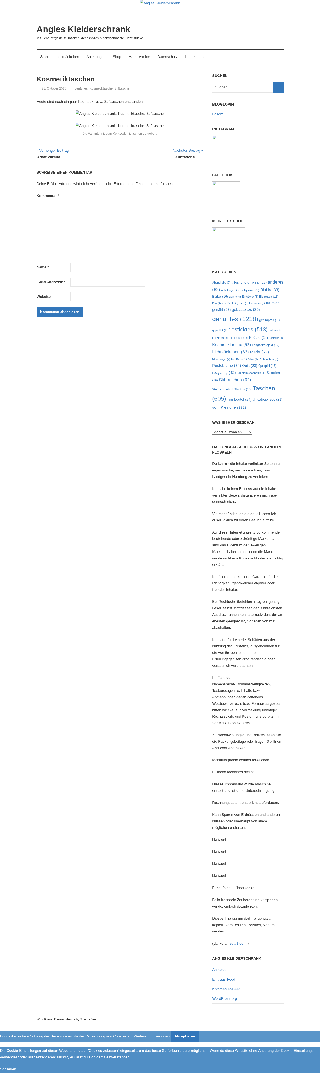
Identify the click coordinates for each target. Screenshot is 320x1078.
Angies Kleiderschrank (83, 29)
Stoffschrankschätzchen (232, 389)
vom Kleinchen (229, 407)
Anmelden (220, 970)
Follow (217, 114)
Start (44, 57)
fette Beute (230, 303)
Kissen (242, 337)
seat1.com (237, 943)
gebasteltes (246, 309)
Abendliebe (221, 282)
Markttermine (139, 57)
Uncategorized (267, 399)
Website (44, 297)
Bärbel (220, 296)
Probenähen (268, 359)
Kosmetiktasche (101, 88)
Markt (259, 352)
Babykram (250, 290)
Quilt (249, 366)
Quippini (267, 366)
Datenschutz (167, 57)
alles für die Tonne (249, 282)
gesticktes (248, 329)
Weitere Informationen (152, 1036)
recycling (224, 372)
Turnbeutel (239, 399)
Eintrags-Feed (223, 979)
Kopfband (276, 338)
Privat (253, 359)
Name (43, 267)
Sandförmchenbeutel (251, 373)
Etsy (216, 303)
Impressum (194, 57)
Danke (235, 296)
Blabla (269, 290)
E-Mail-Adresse (51, 282)
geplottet (219, 330)
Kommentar (48, 196)
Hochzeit (226, 337)
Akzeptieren (184, 1036)
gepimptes (270, 320)
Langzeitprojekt (266, 345)
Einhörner (250, 296)
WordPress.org (224, 999)
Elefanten (268, 296)
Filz (243, 303)
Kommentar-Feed (226, 989)
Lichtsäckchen (67, 57)
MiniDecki (239, 359)
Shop (117, 57)
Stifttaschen (122, 88)
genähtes (81, 88)
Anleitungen (95, 57)
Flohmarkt (257, 303)
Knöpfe (258, 338)
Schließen (8, 1069)
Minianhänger (221, 359)
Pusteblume (226, 365)
